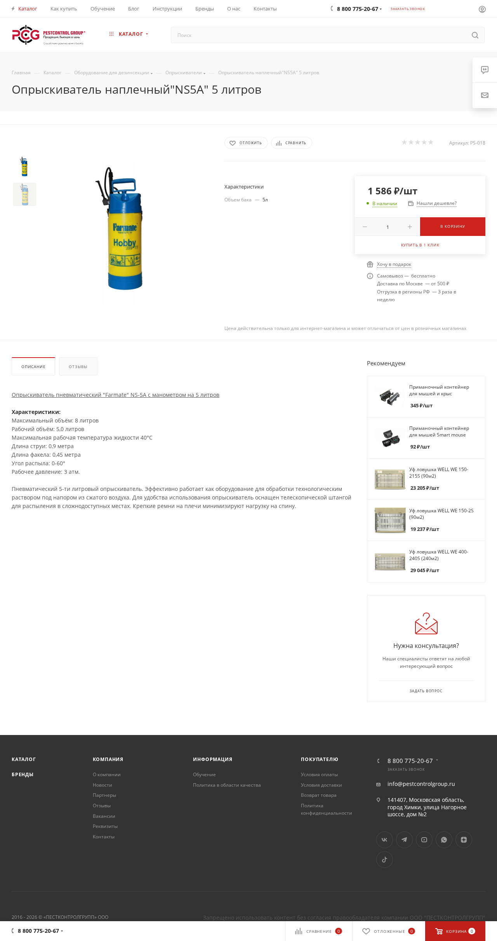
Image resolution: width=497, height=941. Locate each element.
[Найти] (475, 35)
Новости (102, 785)
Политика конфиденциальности (326, 809)
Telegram (404, 839)
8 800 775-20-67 (410, 761)
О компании (107, 774)
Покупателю (319, 759)
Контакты (104, 836)
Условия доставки (321, 785)
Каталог (24, 759)
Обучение (204, 774)
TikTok (384, 859)
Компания (108, 759)
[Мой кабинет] (482, 8)
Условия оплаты (319, 774)
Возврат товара (319, 795)
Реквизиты (105, 826)
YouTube (424, 839)
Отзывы (78, 366)
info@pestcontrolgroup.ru (421, 783)
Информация (212, 759)
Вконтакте (384, 839)
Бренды (23, 774)
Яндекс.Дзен (463, 839)
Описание (33, 366)
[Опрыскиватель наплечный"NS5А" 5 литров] (124, 232)
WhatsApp (444, 839)
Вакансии (104, 816)
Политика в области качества (227, 785)
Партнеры (104, 795)
